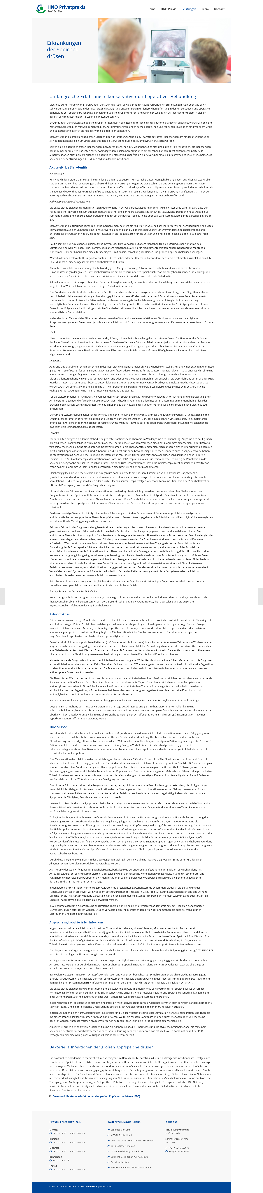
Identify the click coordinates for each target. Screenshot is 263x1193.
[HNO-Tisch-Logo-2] (61, 9)
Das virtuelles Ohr (120, 1162)
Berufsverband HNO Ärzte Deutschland (131, 1167)
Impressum (91, 1186)
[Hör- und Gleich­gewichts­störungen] (2, 596)
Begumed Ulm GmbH (121, 1129)
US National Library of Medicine (127, 1151)
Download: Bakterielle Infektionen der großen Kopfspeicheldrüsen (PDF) (96, 1096)
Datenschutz (105, 1186)
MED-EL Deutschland (121, 1135)
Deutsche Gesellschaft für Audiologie (129, 1156)
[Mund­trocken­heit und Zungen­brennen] (260, 596)
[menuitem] (151, 9)
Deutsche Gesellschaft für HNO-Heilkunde (132, 1140)
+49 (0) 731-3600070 (179, 1147)
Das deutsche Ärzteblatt (123, 1145)
